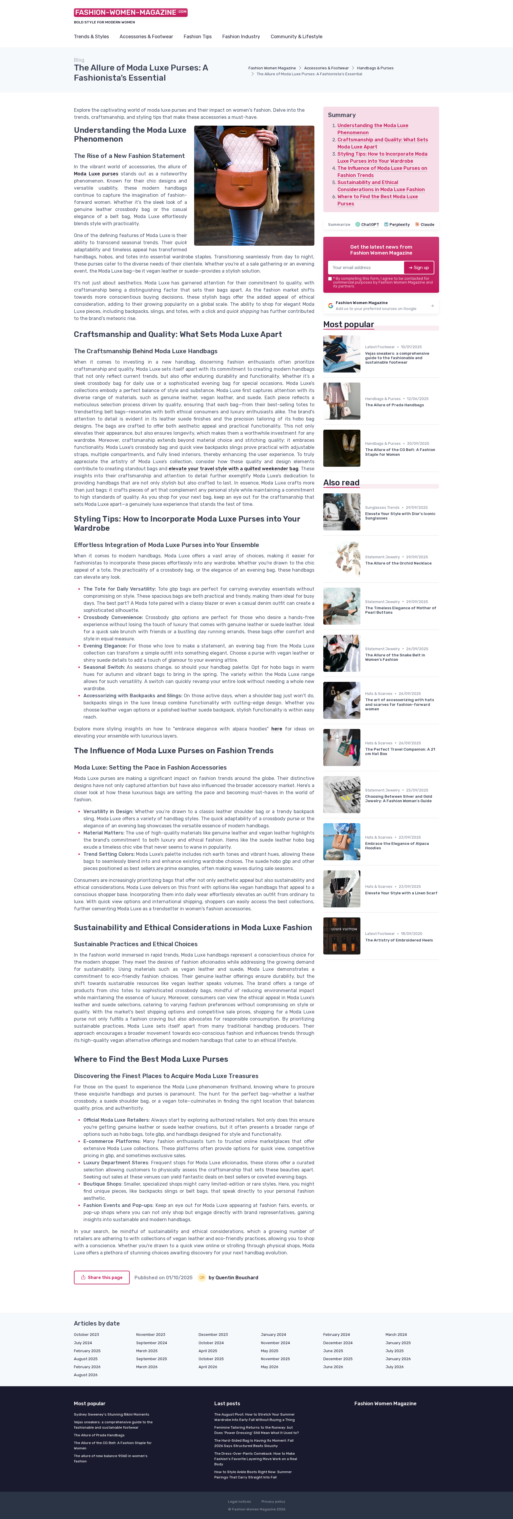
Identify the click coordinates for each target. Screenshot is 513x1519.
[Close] (363, 742)
